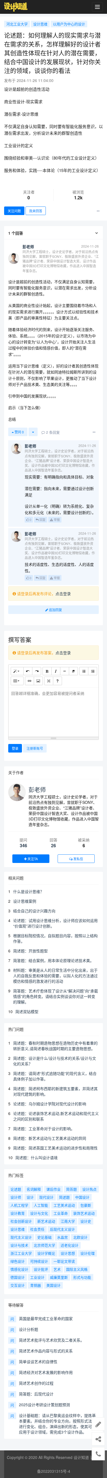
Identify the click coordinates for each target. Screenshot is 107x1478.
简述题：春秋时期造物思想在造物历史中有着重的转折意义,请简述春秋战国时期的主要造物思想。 (55, 1045)
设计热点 (89, 1189)
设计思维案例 (24, 901)
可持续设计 (39, 1261)
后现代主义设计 (62, 1229)
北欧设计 (80, 1237)
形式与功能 (82, 1277)
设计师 (15, 1197)
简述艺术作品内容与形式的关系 (46, 1350)
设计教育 (17, 1213)
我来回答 (35, 210)
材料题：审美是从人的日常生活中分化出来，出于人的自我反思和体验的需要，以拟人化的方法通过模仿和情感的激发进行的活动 (55, 975)
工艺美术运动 (64, 1205)
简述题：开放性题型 (30, 950)
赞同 (19, 432)
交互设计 (17, 1285)
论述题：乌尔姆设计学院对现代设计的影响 (49, 1103)
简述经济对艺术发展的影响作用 (46, 1372)
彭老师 (37, 789)
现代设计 (46, 1197)
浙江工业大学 (21, 1253)
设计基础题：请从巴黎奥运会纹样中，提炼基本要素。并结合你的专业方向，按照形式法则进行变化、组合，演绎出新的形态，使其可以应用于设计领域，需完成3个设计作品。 (57, 1424)
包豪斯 (85, 1205)
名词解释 (34, 1189)
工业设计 (37, 1277)
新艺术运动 (46, 1221)
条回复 (53, 432)
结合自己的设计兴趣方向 (34, 910)
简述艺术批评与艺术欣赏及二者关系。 (51, 1340)
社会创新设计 (21, 1221)
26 (53, 845)
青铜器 (35, 1285)
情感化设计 (19, 1269)
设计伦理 (87, 1253)
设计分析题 (28, 1329)
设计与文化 (39, 1213)
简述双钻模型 (26, 1011)
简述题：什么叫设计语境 (36, 1157)
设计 (30, 1197)
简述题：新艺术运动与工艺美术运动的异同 (49, 1138)
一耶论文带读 (64, 1261)
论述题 (15, 1189)
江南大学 (68, 1221)
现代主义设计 (21, 1237)
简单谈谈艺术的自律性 (38, 1361)
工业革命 (61, 1213)
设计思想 (68, 1253)
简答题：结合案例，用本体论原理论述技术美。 (53, 960)
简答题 (71, 1189)
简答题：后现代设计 (36, 1394)
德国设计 (17, 1277)
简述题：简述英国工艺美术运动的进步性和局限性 (55, 1148)
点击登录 (63, 593)
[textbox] (53, 711)
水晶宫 (62, 1237)
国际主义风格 (77, 1269)
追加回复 (55, 609)
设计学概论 (46, 1253)
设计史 (85, 1221)
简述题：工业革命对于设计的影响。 (44, 1128)
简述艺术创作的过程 (36, 1383)
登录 (15, 748)
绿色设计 (17, 1261)
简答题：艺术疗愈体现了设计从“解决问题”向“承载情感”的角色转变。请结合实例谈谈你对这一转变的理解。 (55, 996)
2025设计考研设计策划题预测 (44, 1404)
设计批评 (41, 1269)
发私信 (77, 858)
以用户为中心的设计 (69, 24)
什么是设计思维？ (28, 891)
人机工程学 (19, 1205)
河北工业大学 (17, 24)
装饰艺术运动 (84, 1213)
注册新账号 (35, 748)
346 (23, 845)
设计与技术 (19, 1245)
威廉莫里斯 (59, 1277)
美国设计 (53, 1285)
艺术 (57, 1269)
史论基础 (44, 1237)
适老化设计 (69, 1245)
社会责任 (37, 1229)
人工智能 (41, 1205)
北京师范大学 (44, 1245)
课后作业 (53, 1189)
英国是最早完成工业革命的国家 (46, 1318)
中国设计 (82, 1197)
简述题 (64, 1197)
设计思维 (40, 24)
